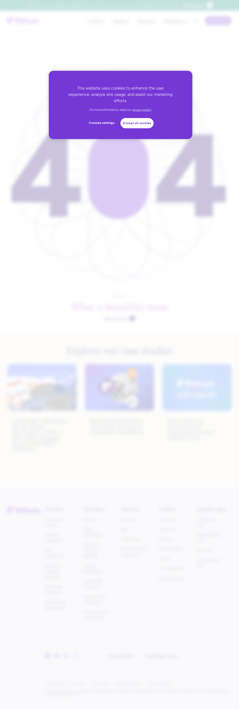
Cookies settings (102, 123)
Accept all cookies (137, 123)
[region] (120, 105)
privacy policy (141, 109)
